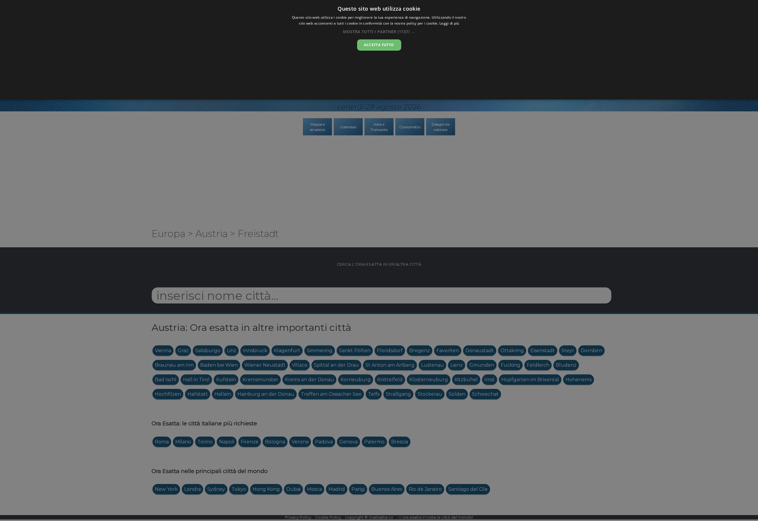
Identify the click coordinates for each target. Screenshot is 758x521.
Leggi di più (449, 23)
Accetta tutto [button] (379, 44)
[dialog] (379, 50)
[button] (379, 31)
